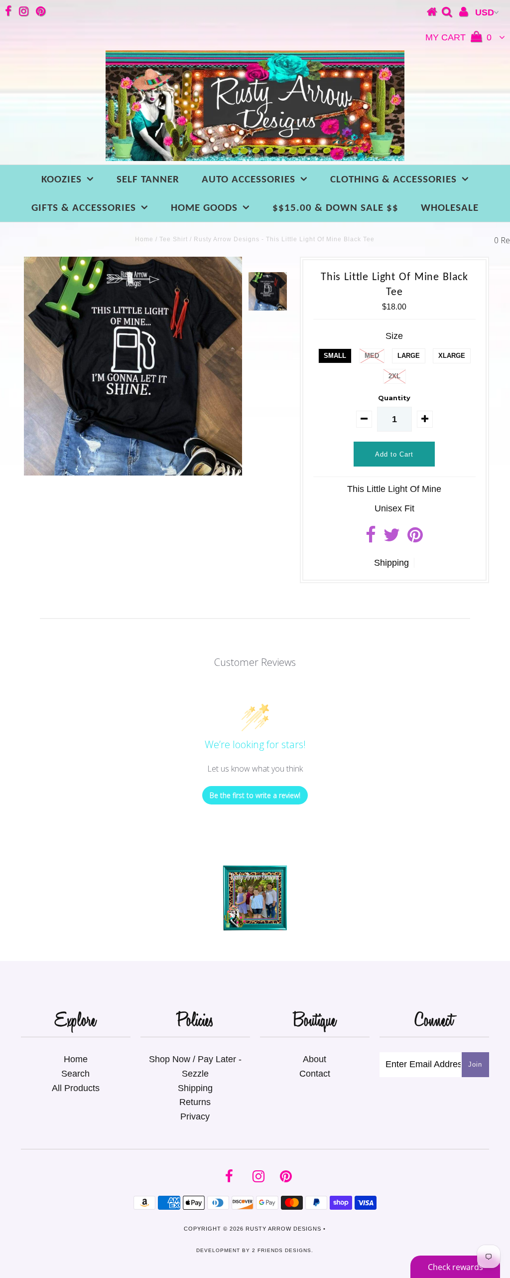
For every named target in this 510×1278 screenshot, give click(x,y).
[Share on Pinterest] (415, 538)
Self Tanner (148, 179)
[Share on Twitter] (391, 538)
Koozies (61, 179)
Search (75, 1074)
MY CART (458, 37)
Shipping (391, 563)
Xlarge (451, 355)
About (314, 1059)
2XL (394, 376)
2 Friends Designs (281, 1250)
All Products (76, 1088)
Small (335, 355)
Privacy (195, 1116)
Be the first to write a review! (255, 795)
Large (408, 355)
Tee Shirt (173, 239)
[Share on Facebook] (371, 538)
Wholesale (450, 208)
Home (144, 239)
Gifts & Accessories (83, 208)
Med (372, 355)
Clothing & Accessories (393, 179)
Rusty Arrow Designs (283, 1229)
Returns (195, 1102)
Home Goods (204, 208)
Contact (314, 1074)
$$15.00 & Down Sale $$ (335, 208)
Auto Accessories (248, 179)
